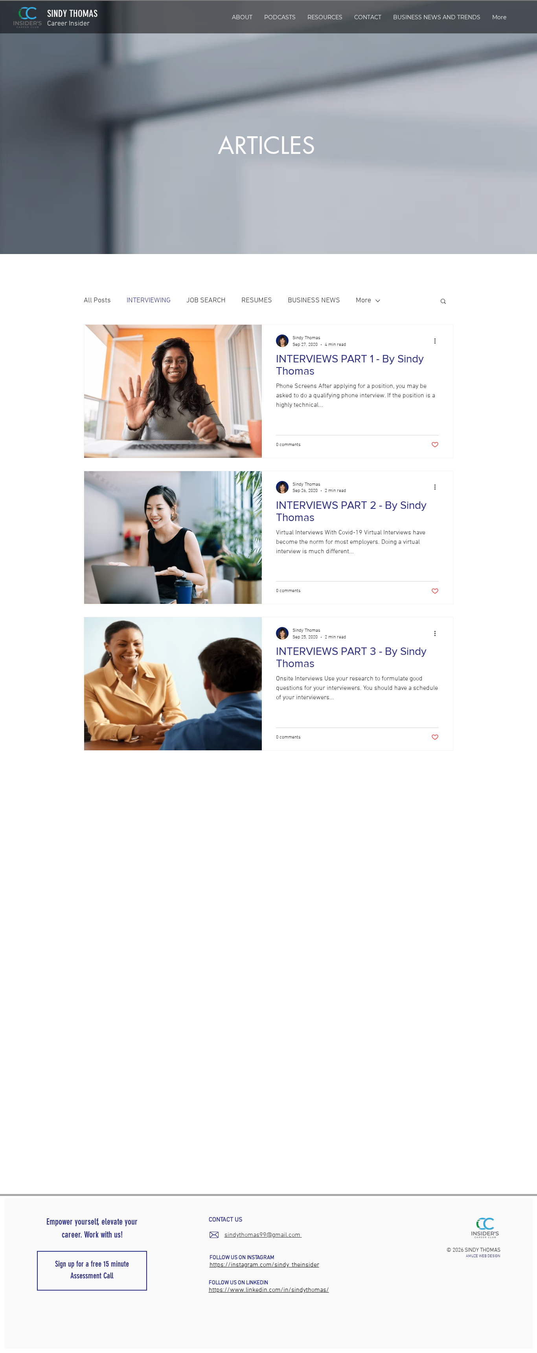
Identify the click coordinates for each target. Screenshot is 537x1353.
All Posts (97, 300)
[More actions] (437, 341)
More (363, 300)
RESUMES (256, 300)
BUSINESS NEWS (314, 300)
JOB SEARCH (206, 300)
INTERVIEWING (149, 300)
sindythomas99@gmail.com (263, 1235)
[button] (325, 17)
